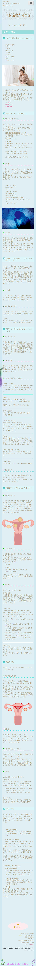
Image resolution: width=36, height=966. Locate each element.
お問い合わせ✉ (29, 944)
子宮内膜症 (9, 104)
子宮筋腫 (8, 102)
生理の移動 (9, 106)
